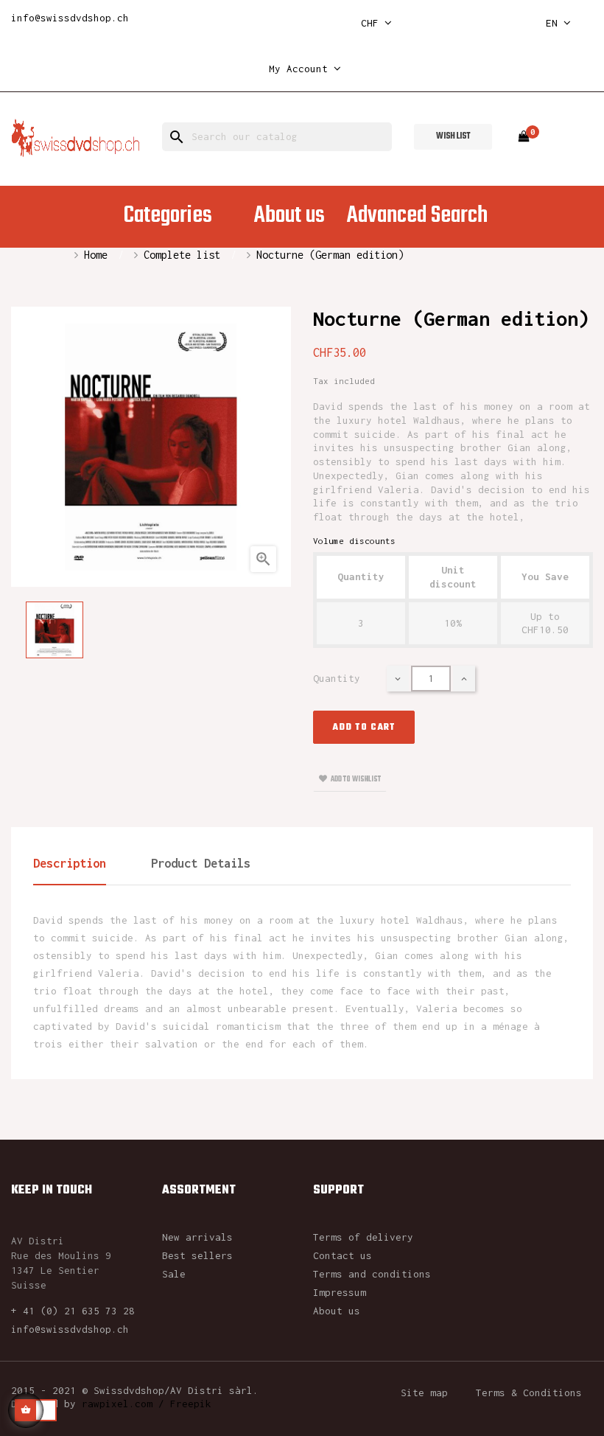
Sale (174, 1274)
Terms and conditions (372, 1274)
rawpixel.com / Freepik (146, 1403)
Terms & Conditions (529, 1392)
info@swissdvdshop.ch (70, 18)
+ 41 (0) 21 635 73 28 (73, 1311)
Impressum (339, 1292)
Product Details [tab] (200, 863)
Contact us (342, 1255)
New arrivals (197, 1237)
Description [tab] (69, 863)
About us (336, 1311)
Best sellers (197, 1255)
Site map (424, 1392)
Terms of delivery (363, 1237)
